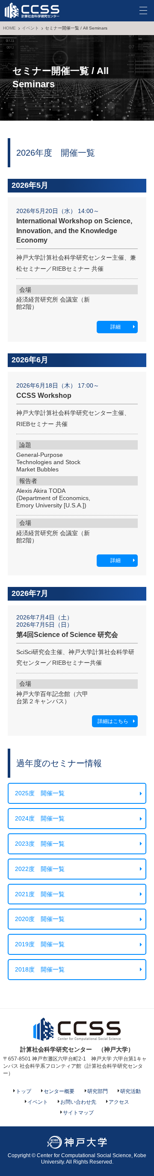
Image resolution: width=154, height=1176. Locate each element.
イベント (30, 28)
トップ (23, 1091)
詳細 (115, 327)
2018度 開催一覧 (40, 969)
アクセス (119, 1102)
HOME (9, 28)
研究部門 (97, 1091)
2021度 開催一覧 (40, 894)
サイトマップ (78, 1113)
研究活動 (130, 1091)
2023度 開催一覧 (40, 843)
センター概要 (59, 1091)
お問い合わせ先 (78, 1102)
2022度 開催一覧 (40, 868)
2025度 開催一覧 (40, 793)
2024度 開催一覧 (40, 818)
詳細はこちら (113, 721)
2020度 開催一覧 (40, 918)
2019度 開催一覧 (40, 944)
